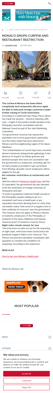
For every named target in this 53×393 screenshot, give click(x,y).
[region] (26, 372)
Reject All (26, 387)
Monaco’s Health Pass (30, 181)
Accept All (26, 374)
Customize (26, 381)
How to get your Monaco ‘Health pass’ (20, 256)
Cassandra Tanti (11, 45)
